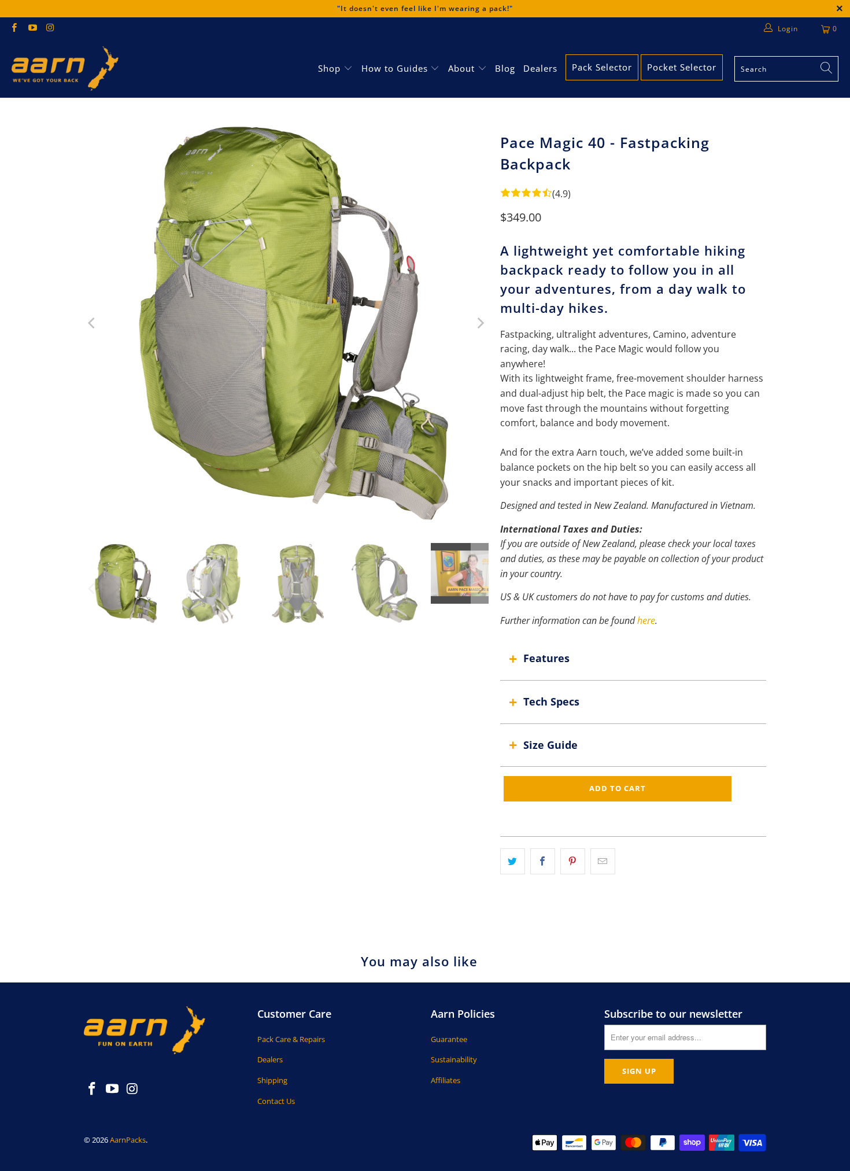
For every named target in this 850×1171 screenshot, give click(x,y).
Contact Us (276, 1101)
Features (546, 658)
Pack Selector (602, 67)
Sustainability (454, 1059)
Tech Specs (551, 701)
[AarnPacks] (65, 69)
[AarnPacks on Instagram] (50, 29)
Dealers (540, 68)
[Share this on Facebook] (542, 861)
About (463, 68)
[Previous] (92, 323)
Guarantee (449, 1039)
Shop (329, 68)
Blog (505, 68)
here (646, 620)
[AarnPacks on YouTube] (31, 29)
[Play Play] (286, 323)
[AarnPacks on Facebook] (14, 29)
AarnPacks (128, 1140)
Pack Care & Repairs (291, 1039)
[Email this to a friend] (602, 861)
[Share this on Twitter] (512, 861)
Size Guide (550, 745)
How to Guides (394, 68)
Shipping (272, 1080)
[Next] (480, 323)
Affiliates (445, 1080)
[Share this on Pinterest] (572, 861)
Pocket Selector (681, 67)
